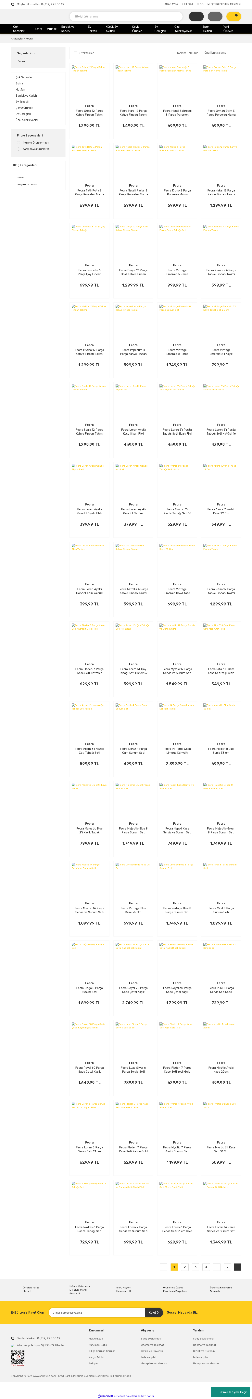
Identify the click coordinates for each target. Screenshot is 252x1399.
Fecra (29, 38)
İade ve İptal (148, 1357)
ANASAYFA (171, 4)
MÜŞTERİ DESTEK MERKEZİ (224, 4)
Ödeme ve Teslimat (152, 1344)
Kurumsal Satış (98, 1344)
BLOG (200, 4)
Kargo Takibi (96, 1357)
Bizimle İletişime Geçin (233, 1392)
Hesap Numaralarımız (154, 1363)
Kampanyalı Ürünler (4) (36, 148)
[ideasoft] (105, 1396)
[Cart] (233, 16)
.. (217, 1267)
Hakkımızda (96, 1338)
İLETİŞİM (187, 4)
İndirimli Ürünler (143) (36, 142)
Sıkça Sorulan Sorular (102, 1351)
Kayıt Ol (154, 1312)
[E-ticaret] (125, 1396)
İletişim (93, 1363)
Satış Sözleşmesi (151, 1338)
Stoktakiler (87, 53)
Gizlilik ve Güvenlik (152, 1351)
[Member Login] (215, 16)
